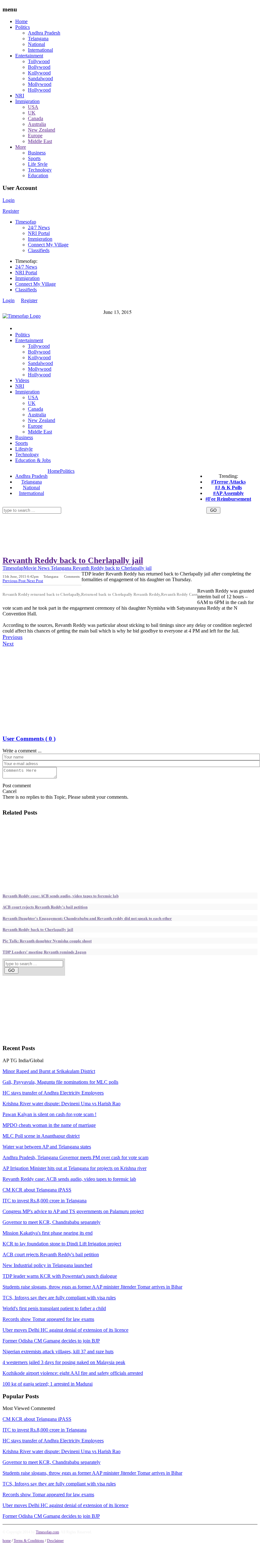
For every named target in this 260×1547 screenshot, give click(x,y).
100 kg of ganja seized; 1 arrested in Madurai (48, 1384)
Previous (13, 637)
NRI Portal (39, 233)
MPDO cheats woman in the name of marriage (49, 1125)
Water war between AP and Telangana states (47, 1146)
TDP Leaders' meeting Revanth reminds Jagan (44, 952)
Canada (35, 118)
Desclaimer (55, 1540)
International (40, 50)
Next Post (35, 580)
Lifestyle (24, 449)
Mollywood (39, 84)
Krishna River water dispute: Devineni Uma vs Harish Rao (61, 1103)
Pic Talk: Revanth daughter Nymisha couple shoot (47, 941)
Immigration (27, 101)
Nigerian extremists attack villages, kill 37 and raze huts (58, 1351)
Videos (22, 380)
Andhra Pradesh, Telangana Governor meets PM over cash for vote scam (75, 1157)
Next (8, 643)
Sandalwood (40, 78)
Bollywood (39, 67)
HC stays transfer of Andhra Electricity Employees (53, 1092)
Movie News (36, 568)
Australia (37, 124)
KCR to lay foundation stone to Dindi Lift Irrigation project (62, 1243)
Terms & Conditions (29, 1540)
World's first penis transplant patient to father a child (54, 1308)
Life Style (38, 164)
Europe (35, 135)
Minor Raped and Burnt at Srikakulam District (49, 1071)
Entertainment (29, 55)
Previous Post (15, 580)
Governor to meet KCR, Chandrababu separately (52, 1222)
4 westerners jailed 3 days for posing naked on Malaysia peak (64, 1362)
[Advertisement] (118, 516)
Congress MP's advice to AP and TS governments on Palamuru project (73, 1211)
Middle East (40, 141)
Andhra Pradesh (44, 33)
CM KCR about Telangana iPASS (37, 1190)
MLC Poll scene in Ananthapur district (41, 1136)
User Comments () (29, 738)
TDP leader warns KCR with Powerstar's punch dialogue (60, 1276)
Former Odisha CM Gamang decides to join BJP (51, 1340)
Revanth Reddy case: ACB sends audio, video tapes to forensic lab (61, 896)
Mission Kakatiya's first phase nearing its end (48, 1233)
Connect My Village (48, 244)
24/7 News (39, 227)
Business (37, 152)
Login (9, 200)
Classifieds (38, 250)
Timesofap (25, 221)
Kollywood (39, 72)
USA (33, 107)
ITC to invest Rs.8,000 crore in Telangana (45, 1200)
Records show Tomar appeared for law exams (48, 1319)
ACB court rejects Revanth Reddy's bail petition (45, 907)
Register (11, 211)
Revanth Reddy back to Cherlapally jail (73, 560)
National (36, 44)
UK (32, 112)
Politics (22, 27)
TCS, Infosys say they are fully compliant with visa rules (59, 1297)
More (20, 147)
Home (21, 21)
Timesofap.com (47, 1532)
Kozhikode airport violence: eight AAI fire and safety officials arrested (73, 1373)
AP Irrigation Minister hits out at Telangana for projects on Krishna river (74, 1168)
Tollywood (39, 61)
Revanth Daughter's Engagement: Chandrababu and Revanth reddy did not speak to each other (87, 918)
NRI (19, 95)
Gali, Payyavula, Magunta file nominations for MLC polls (60, 1082)
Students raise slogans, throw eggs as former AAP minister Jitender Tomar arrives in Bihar (92, 1287)
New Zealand (41, 130)
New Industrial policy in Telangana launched (47, 1265)
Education (38, 175)
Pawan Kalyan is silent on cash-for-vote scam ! (49, 1114)
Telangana (38, 38)
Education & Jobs (33, 460)
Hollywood (39, 90)
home (7, 1540)
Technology (40, 169)
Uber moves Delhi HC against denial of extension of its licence (65, 1330)
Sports (34, 158)
